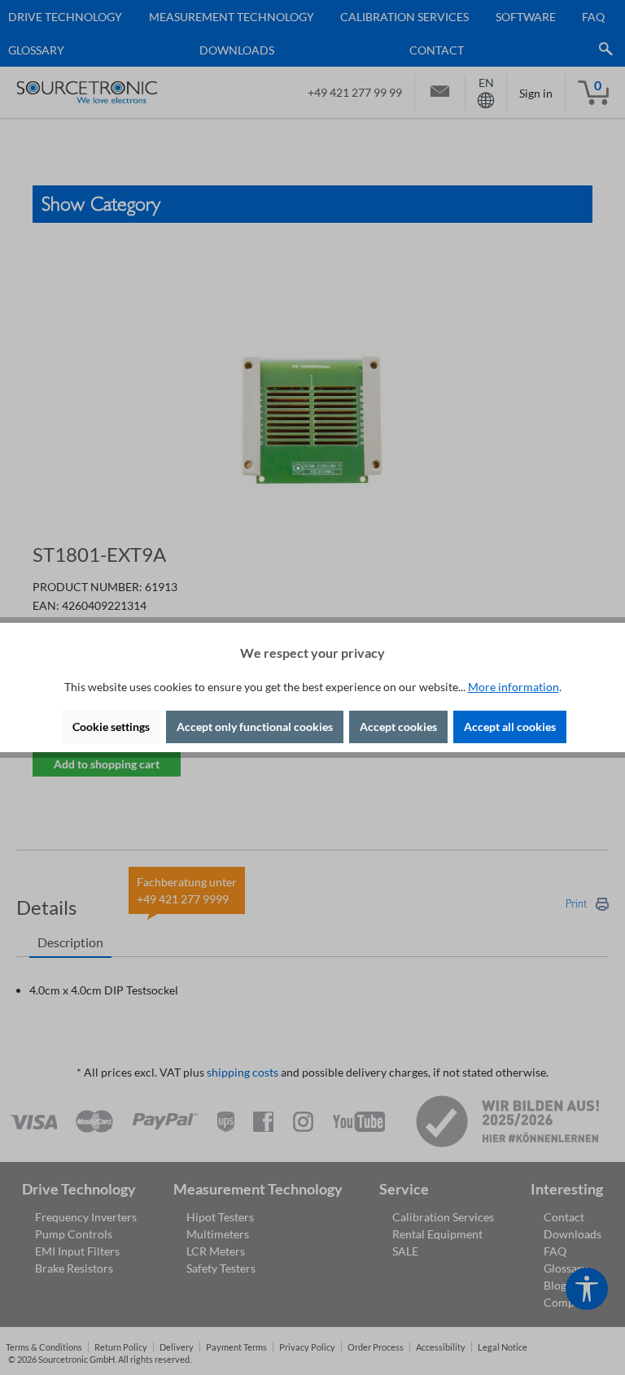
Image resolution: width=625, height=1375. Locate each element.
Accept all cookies (510, 726)
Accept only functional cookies (255, 726)
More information (513, 687)
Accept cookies (398, 726)
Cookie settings (111, 726)
